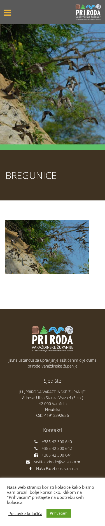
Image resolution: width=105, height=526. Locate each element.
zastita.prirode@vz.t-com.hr (56, 461)
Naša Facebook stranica (57, 468)
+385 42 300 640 (57, 441)
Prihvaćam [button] (58, 513)
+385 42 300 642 (57, 448)
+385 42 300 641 (57, 455)
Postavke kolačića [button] (25, 513)
